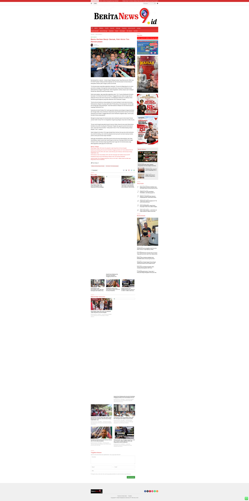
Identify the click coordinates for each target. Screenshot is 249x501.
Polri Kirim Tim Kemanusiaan (112, 166)
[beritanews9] (124, 15)
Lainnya (138, 28)
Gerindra (136, 31)
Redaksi (130, 496)
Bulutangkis (122, 31)
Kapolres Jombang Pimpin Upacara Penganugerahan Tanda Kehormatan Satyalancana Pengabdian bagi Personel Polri (149, 197)
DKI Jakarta (129, 31)
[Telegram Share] (131, 170)
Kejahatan (111, 31)
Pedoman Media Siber (122, 496)
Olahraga (118, 28)
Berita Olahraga (103, 31)
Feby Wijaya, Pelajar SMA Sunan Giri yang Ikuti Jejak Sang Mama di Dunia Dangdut (109, 148)
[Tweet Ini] (126, 170)
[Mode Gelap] (157, 3)
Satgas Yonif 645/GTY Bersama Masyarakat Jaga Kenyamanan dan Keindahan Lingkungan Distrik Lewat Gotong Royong (150, 175)
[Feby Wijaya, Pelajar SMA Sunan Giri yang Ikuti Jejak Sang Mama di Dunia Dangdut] (98, 180)
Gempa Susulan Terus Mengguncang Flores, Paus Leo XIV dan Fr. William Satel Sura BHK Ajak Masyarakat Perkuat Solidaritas (111, 159)
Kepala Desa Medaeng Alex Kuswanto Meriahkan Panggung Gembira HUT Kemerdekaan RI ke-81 (112, 149)
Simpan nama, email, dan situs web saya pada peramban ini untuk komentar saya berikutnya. (111, 474)
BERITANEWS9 (94, 37)
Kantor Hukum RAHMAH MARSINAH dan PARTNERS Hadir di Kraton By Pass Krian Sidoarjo (148, 187)
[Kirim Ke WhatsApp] (134, 170)
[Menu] (92, 3)
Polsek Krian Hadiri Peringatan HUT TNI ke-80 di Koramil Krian (148, 201)
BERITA (96, 28)
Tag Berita (124, 28)
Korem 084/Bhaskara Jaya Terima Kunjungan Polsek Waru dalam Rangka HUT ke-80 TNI (148, 206)
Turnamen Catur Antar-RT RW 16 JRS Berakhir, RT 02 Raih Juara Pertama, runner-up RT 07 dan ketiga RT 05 (151, 170)
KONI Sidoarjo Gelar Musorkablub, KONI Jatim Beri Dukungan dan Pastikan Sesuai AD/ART (110, 154)
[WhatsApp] (155, 491)
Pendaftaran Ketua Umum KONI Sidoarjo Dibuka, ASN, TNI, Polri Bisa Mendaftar (108, 156)
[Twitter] (148, 491)
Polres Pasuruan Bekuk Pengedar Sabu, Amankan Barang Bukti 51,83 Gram (145, 267)
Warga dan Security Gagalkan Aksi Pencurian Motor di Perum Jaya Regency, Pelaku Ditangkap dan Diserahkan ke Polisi (147, 249)
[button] (155, 3)
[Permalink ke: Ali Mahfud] (92, 45)
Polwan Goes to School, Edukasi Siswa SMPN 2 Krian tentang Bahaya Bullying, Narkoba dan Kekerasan (123, 1)
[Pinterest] (150, 491)
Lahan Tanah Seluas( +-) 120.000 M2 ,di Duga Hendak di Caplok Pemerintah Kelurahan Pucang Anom (148, 210)
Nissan (116, 31)
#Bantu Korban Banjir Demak (97, 166)
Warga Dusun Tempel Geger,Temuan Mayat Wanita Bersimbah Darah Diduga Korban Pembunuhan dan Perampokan (146, 263)
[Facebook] (145, 491)
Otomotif (112, 28)
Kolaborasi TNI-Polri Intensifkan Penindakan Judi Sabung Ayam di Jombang (147, 192)
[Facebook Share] (124, 170)
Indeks (95, 3)
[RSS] (157, 491)
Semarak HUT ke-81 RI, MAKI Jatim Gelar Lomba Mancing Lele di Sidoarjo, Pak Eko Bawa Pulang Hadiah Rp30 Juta (111, 152)
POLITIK (106, 28)
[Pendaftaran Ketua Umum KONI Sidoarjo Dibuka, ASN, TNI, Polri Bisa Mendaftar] (113, 283)
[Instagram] (152, 491)
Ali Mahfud (95, 44)
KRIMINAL (101, 28)
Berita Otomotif (131, 28)
